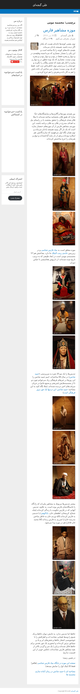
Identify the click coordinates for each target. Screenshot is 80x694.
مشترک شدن (15, 198)
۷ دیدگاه (46, 38)
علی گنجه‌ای (40, 5)
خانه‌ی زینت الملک (60, 253)
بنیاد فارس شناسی (49, 250)
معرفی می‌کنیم (62, 38)
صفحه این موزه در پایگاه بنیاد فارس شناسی (56, 663)
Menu (76, 11)
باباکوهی (44, 513)
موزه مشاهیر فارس (59, 29)
